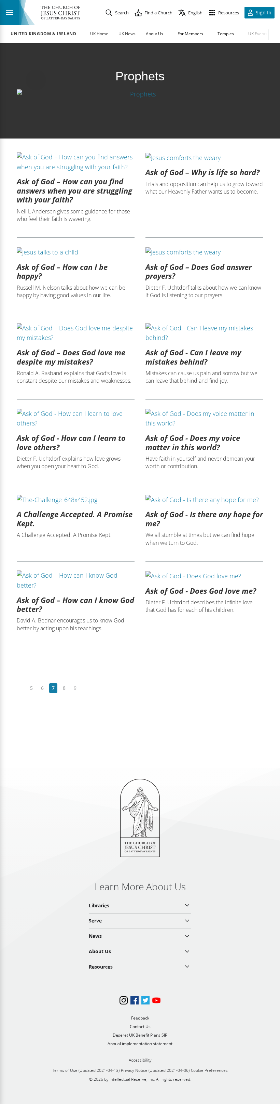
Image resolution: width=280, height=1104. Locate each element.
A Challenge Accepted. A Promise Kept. (74, 518)
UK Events (257, 34)
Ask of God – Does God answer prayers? (198, 271)
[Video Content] (140, 94)
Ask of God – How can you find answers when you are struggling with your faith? (74, 190)
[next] (86, 688)
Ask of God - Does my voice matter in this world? (192, 442)
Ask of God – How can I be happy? (62, 271)
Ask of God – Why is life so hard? (202, 172)
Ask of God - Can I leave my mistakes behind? (193, 356)
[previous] (21, 688)
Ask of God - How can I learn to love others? (71, 442)
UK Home (99, 34)
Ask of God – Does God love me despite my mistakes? (71, 356)
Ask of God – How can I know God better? (75, 604)
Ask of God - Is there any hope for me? (204, 518)
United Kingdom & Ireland (43, 33)
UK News (127, 34)
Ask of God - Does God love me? (200, 591)
